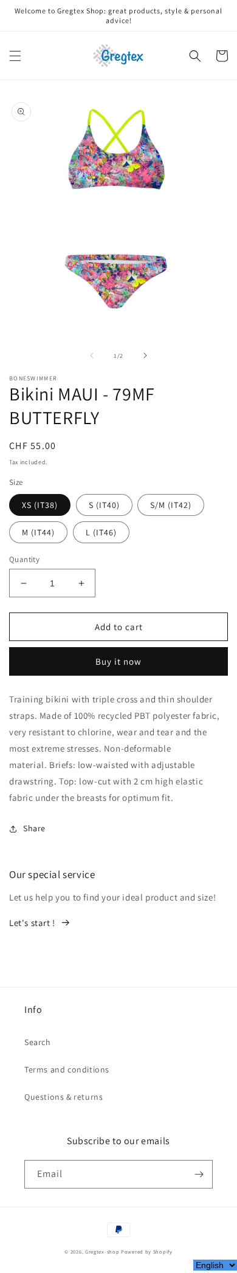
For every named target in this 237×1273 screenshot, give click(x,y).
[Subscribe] (198, 1174)
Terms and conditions (66, 1069)
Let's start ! (32, 922)
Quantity (24, 559)
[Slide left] (91, 355)
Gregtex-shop (102, 1251)
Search (37, 1042)
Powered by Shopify (147, 1251)
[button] (15, 56)
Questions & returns (63, 1096)
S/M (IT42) (170, 504)
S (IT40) (104, 504)
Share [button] (34, 828)
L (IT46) (101, 532)
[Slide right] (145, 355)
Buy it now (118, 661)
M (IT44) (38, 532)
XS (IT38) (40, 504)
